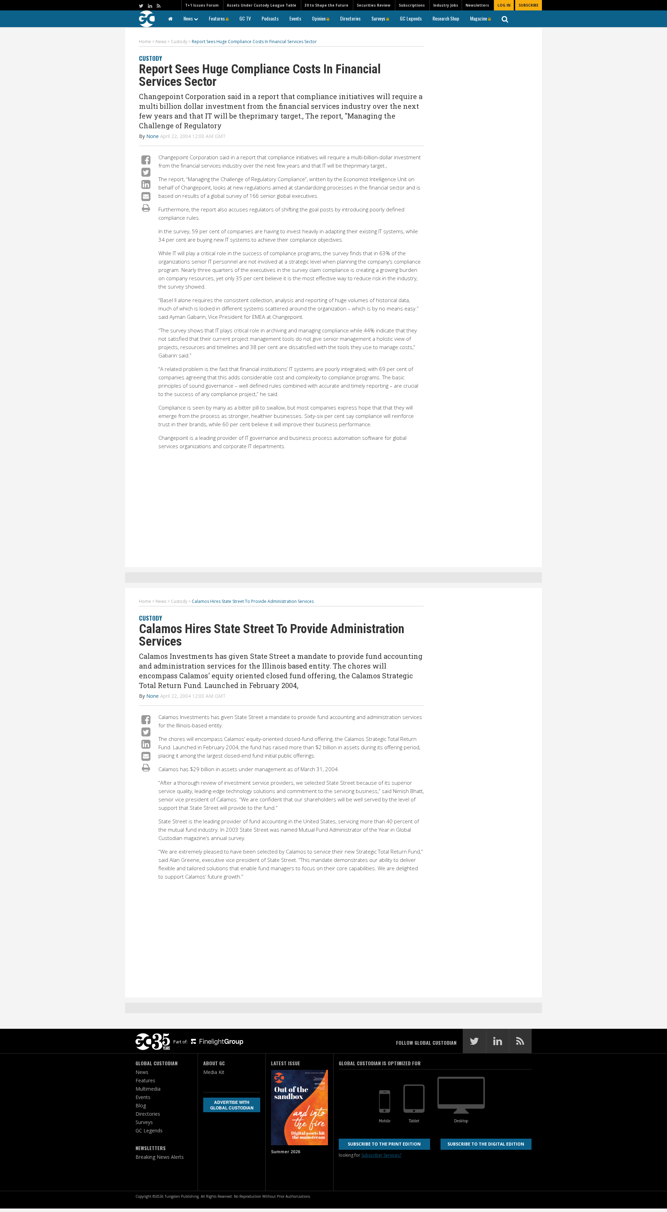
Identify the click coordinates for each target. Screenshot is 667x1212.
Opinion (319, 18)
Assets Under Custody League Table (261, 5)
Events (295, 18)
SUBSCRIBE (528, 5)
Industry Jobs (445, 5)
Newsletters (477, 5)
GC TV (245, 18)
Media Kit (213, 1072)
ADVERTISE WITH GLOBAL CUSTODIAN (232, 1105)
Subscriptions (412, 5)
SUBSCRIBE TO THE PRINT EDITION (384, 1144)
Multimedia (147, 1088)
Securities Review (373, 5)
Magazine (479, 18)
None (152, 136)
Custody (150, 58)
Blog (140, 1105)
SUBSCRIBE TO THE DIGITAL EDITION (485, 1144)
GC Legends (411, 18)
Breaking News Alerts (159, 1157)
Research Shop (446, 18)
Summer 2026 (285, 1152)
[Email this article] (145, 196)
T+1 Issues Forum (202, 5)
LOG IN (503, 5)
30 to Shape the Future (326, 5)
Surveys (378, 18)
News (188, 18)
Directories (350, 18)
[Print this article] (146, 207)
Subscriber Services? (381, 1155)
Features (217, 18)
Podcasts (270, 18)
